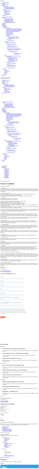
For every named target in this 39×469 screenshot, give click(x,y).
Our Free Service (7, 13)
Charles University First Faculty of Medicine (13, 28)
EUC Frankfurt (11, 40)
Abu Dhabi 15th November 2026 (9, 85)
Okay (3, 466)
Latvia (7, 43)
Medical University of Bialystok (14, 49)
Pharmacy (4, 25)
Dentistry (3, 23)
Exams (3, 75)
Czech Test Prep (7, 14)
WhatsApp (2, 463)
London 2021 (6, 171)
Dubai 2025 (6, 176)
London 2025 (6, 177)
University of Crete (12, 67)
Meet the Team (6, 10)
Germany (7, 39)
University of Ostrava (9, 34)
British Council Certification (6, 431)
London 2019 (6, 170)
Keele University (11, 59)
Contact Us (4, 15)
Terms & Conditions (5, 426)
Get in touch (6, 400)
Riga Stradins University (12, 44)
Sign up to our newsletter (4, 401)
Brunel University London (13, 58)
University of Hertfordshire (13, 57)
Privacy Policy (4, 427)
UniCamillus (17, 54)
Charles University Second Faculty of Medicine (14, 29)
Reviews (5, 12)
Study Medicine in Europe (8, 18)
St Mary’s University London (13, 60)
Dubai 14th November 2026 (9, 7)
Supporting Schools (7, 11)
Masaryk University (9, 32)
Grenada (7, 62)
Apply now (2, 0)
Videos (3, 5)
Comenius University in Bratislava (14, 37)
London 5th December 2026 (9, 8)
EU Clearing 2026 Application (7, 101)
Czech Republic (7, 27)
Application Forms (5, 428)
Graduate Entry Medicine (8, 19)
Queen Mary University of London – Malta (13, 140)
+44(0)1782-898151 (7, 271)
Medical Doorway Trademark (7, 430)
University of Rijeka (14, 51)
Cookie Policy (4, 467)
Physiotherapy (4, 110)
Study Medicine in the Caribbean (9, 22)
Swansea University (12, 61)
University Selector (5, 4)
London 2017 (6, 169)
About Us (4, 437)
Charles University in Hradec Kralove (12, 31)
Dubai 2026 (4, 166)
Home (1, 181)
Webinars (3, 3)
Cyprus (7, 45)
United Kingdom (9, 56)
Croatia (10, 50)
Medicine (5, 442)
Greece (7, 66)
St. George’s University (12, 63)
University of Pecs (11, 65)
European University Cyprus (13, 131)
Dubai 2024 (6, 175)
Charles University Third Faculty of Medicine (13, 30)
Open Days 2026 (5, 6)
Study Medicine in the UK (8, 20)
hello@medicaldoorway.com (7, 270)
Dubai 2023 (6, 173)
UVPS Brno (8, 35)
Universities (4, 111)
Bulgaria (5, 41)
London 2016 (6, 168)
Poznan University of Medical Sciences (15, 48)
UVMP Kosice (11, 38)
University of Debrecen (12, 150)
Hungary (7, 64)
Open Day (6, 439)
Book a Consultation (5, 2)
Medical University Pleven (10, 42)
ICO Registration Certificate (6, 429)
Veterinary (4, 24)
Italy (13, 52)
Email (1, 270)
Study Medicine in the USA (8, 21)
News (3, 160)
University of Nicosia (12, 130)
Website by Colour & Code (4, 457)
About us (3, 9)
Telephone (2, 271)
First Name (2, 407)
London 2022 (6, 172)
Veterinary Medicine (7, 445)
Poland (7, 47)
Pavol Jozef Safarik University (13, 121)
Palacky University (9, 33)
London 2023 (6, 174)
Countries (4, 68)
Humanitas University (18, 53)
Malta (5, 55)
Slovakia (7, 120)
